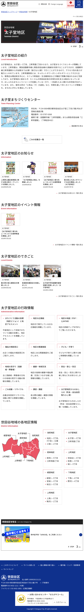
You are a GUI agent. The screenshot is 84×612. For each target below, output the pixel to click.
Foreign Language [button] (57, 4)
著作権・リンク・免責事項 (70, 565)
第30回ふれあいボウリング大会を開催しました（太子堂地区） (73, 182)
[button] (43, 4)
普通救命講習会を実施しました (31, 284)
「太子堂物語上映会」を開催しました (31, 181)
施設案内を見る (77, 126)
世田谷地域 (23, 11)
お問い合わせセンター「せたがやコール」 (47, 594)
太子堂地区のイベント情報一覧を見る (69, 244)
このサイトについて (10, 565)
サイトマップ (8, 569)
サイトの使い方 (29, 565)
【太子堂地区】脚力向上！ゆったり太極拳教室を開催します (52, 182)
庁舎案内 (45, 582)
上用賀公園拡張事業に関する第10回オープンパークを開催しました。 (10, 182)
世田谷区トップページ (9, 11)
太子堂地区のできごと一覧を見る (70, 296)
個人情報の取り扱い (47, 565)
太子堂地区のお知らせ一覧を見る (70, 193)
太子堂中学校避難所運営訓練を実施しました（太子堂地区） (52, 285)
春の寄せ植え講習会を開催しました (10, 284)
